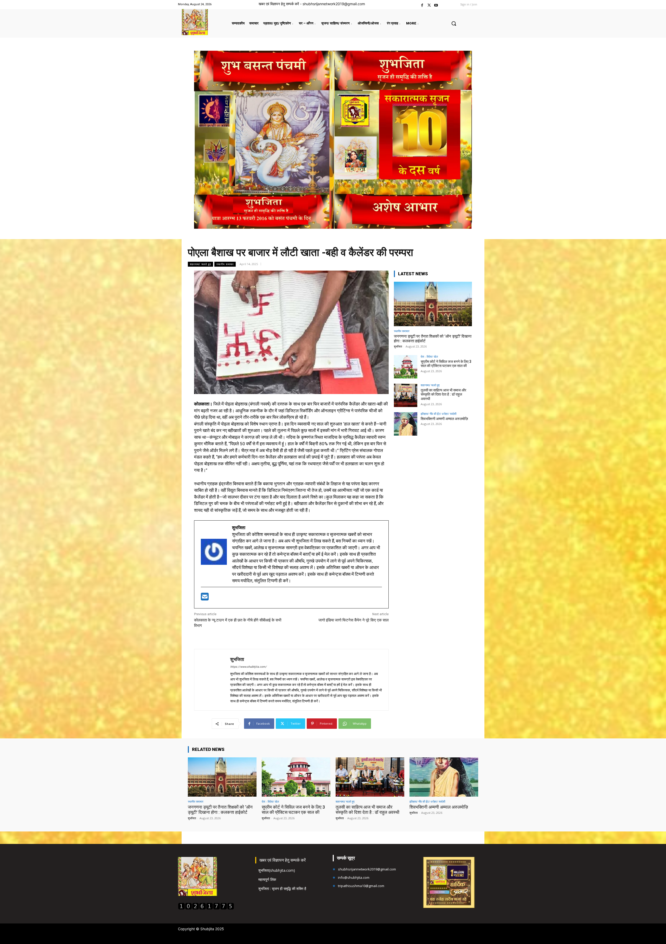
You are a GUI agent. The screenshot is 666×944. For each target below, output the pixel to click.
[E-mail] (205, 598)
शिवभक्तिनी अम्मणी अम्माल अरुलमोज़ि (444, 419)
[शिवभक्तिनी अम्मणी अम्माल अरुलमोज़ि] (405, 424)
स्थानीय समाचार (225, 264)
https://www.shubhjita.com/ (248, 666)
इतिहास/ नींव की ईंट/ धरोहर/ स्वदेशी (438, 413)
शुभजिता (237, 659)
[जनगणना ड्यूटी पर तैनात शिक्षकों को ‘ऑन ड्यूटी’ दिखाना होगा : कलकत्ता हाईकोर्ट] (433, 304)
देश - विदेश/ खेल (429, 356)
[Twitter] (429, 4)
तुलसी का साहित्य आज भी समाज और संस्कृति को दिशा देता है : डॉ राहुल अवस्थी (443, 394)
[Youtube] (436, 4)
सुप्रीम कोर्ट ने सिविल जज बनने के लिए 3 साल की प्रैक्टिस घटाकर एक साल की (446, 363)
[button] (453, 23)
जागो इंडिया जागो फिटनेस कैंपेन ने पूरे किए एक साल (353, 620)
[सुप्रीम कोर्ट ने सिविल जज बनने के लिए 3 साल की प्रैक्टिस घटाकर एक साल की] (405, 366)
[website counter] (206, 908)
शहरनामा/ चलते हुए (200, 264)
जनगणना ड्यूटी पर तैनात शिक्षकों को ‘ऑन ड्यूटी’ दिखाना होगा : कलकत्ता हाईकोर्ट (220, 809)
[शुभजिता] (212, 680)
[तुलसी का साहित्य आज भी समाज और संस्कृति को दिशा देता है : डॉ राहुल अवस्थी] (405, 395)
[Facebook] (422, 4)
